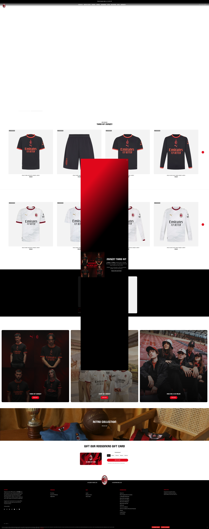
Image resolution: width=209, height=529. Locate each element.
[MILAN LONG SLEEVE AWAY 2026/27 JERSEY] (176, 224)
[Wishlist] (201, 4)
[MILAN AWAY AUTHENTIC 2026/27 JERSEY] (30, 224)
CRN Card (122, 505)
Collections (113, 4)
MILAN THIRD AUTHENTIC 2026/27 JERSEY (31, 175)
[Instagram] (9, 509)
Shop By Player (87, 4)
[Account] (202, 4)
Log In (87, 493)
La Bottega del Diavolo (124, 496)
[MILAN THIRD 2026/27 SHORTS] (79, 152)
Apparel (98, 4)
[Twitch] (4, 509)
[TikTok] (11, 509)
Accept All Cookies (165, 527)
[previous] (6, 152)
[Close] (127, 160)
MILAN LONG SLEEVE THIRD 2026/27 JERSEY (176, 175)
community (123, 4)
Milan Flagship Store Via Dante (126, 494)
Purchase (52, 493)
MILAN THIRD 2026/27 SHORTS (79, 175)
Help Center (88, 496)
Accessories (103, 4)
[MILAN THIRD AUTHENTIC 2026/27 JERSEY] (30, 152)
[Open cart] (205, 4)
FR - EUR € (6, 523)
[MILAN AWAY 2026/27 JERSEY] (79, 224)
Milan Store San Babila (124, 498)
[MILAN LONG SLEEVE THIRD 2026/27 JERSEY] (176, 152)
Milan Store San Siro (124, 503)
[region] (104, 527)
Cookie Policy (123, 512)
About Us (122, 493)
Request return (89, 494)
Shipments (52, 496)
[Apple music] (19, 509)
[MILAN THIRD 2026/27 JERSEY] (127, 152)
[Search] (199, 4)
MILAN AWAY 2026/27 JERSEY (79, 247)
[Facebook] (6, 509)
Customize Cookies (155, 527)
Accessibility (122, 513)
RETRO (108, 4)
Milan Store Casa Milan (124, 500)
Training (93, 4)
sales (118, 4)
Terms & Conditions (124, 506)
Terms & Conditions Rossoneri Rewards (128, 508)
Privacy (121, 510)
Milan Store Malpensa (124, 501)
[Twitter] (16, 509)
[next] (203, 152)
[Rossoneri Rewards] (204, 4)
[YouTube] (14, 509)
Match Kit (80, 4)
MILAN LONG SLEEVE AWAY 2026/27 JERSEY (176, 247)
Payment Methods (54, 494)
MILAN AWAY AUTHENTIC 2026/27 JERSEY (31, 247)
